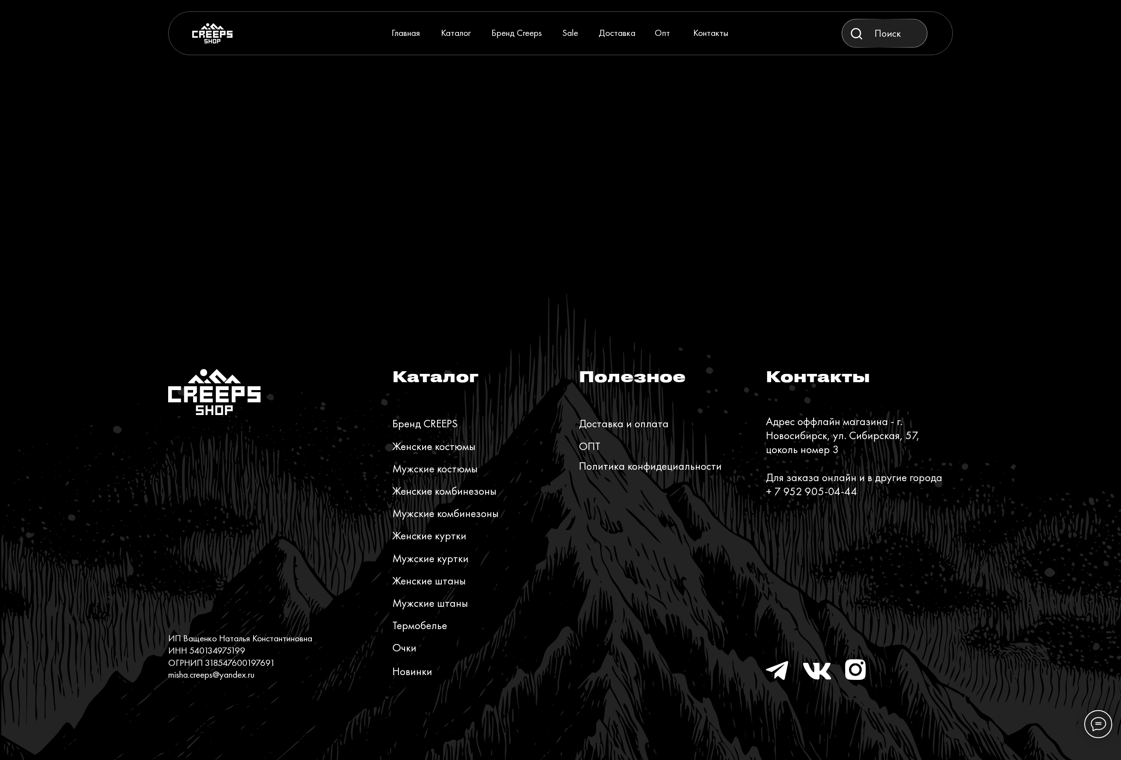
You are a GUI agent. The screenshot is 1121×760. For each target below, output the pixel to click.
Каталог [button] (456, 33)
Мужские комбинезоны (445, 513)
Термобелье (419, 625)
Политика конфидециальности (650, 466)
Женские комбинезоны (444, 491)
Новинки (412, 671)
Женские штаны (429, 581)
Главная (405, 33)
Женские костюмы (434, 446)
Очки (404, 647)
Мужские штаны (430, 603)
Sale (570, 33)
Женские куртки (429, 535)
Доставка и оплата (624, 423)
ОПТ (589, 446)
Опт (662, 33)
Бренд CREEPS (425, 423)
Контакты (710, 33)
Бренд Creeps (516, 33)
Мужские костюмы (435, 468)
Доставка (617, 33)
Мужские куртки (430, 558)
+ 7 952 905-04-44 (811, 491)
